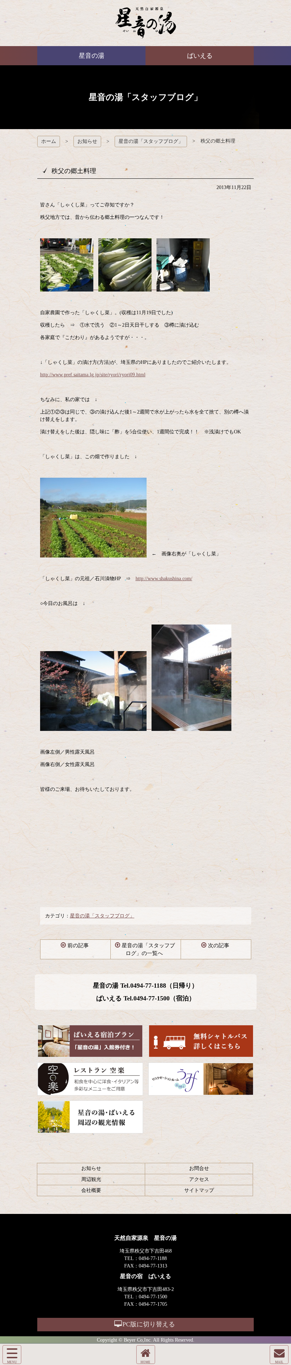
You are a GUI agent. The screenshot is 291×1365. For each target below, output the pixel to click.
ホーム (48, 141)
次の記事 (218, 945)
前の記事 (78, 945)
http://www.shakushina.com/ (164, 578)
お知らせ (87, 141)
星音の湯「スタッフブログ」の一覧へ (148, 949)
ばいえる (145, 23)
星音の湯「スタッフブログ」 (151, 141)
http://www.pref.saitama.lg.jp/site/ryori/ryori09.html (93, 374)
